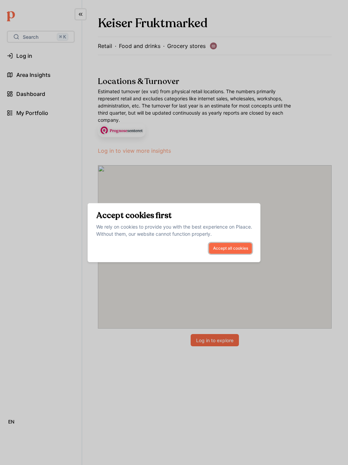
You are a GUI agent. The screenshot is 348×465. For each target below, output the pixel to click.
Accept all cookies (230, 248)
